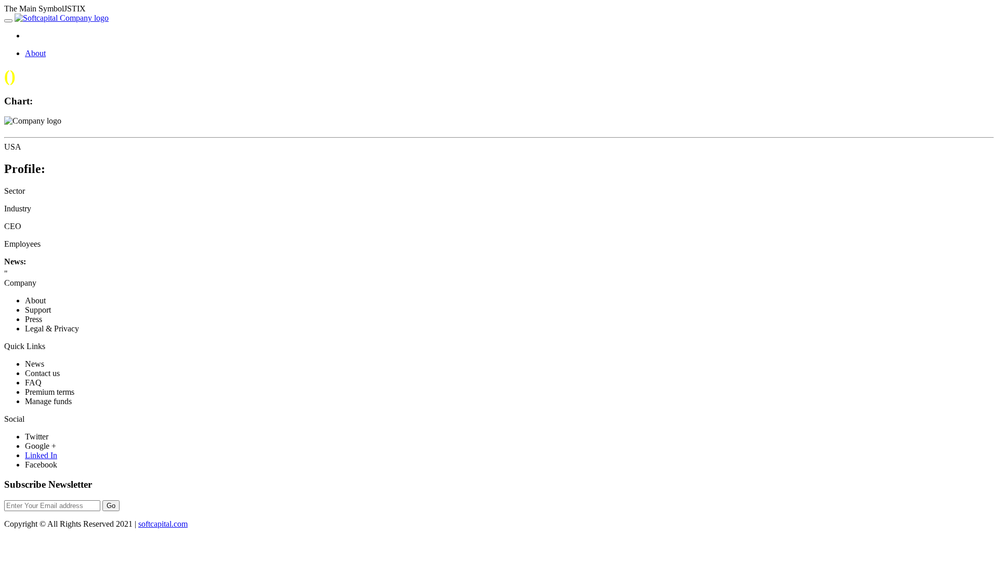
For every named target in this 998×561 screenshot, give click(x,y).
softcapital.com (163, 523)
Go (111, 506)
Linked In (41, 455)
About (35, 53)
